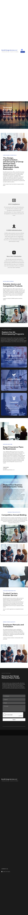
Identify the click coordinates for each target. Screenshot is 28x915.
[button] (22, 49)
